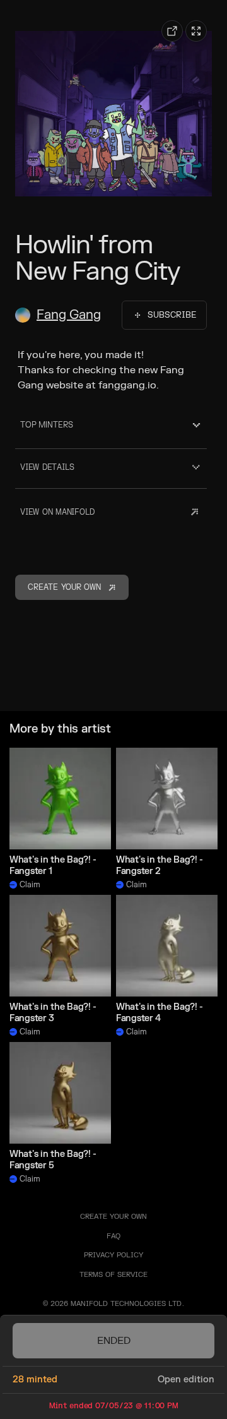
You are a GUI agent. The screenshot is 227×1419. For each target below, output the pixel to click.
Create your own (113, 1216)
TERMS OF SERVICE (113, 1274)
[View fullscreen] (196, 31)
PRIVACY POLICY (113, 1255)
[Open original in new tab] (172, 31)
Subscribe (172, 315)
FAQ (113, 1236)
